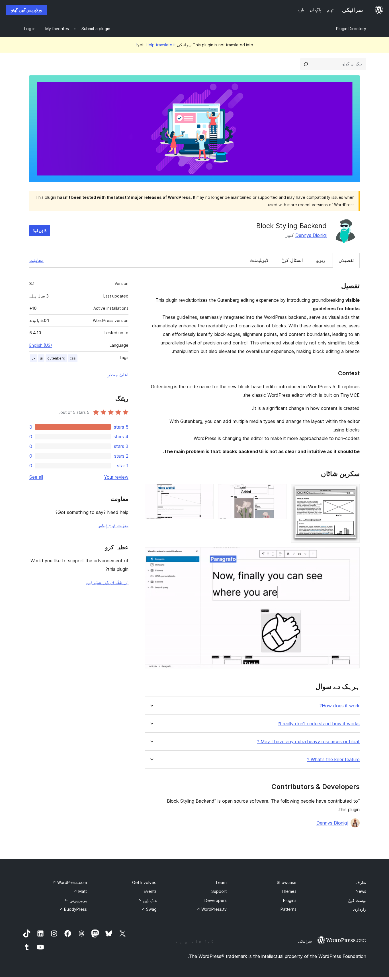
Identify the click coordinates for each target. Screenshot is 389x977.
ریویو (320, 260)
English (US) (40, 345)
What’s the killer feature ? (333, 759)
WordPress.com (69, 882)
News (361, 891)
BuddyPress (73, 909)
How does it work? (340, 706)
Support (219, 891)
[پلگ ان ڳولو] (306, 64)
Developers (215, 900)
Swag (149, 909)
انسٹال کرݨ (292, 260)
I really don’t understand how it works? (319, 723)
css (73, 358)
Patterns (288, 909)
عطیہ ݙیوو (147, 900)
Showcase (286, 882)
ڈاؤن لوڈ (39, 230)
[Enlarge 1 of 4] (352, 491)
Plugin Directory (351, 28)
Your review (116, 477)
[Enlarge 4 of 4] (352, 555)
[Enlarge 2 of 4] (279, 491)
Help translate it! (156, 44)
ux (33, 358)
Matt (80, 891)
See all (36, 477)
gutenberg (56, 358)
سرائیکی (305, 941)
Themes (288, 891)
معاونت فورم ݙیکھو (113, 525)
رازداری (359, 909)
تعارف (361, 882)
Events (150, 891)
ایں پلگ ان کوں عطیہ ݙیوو (107, 582)
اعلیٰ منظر (118, 374)
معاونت (36, 260)
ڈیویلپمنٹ (259, 260)
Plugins (289, 900)
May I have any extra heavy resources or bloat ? (308, 741)
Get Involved (144, 882)
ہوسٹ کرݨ (357, 900)
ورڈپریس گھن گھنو (26, 9)
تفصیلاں (346, 260)
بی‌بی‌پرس (76, 900)
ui (41, 358)
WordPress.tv (211, 909)
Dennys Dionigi (311, 235)
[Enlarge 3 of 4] (206, 491)
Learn (221, 882)
